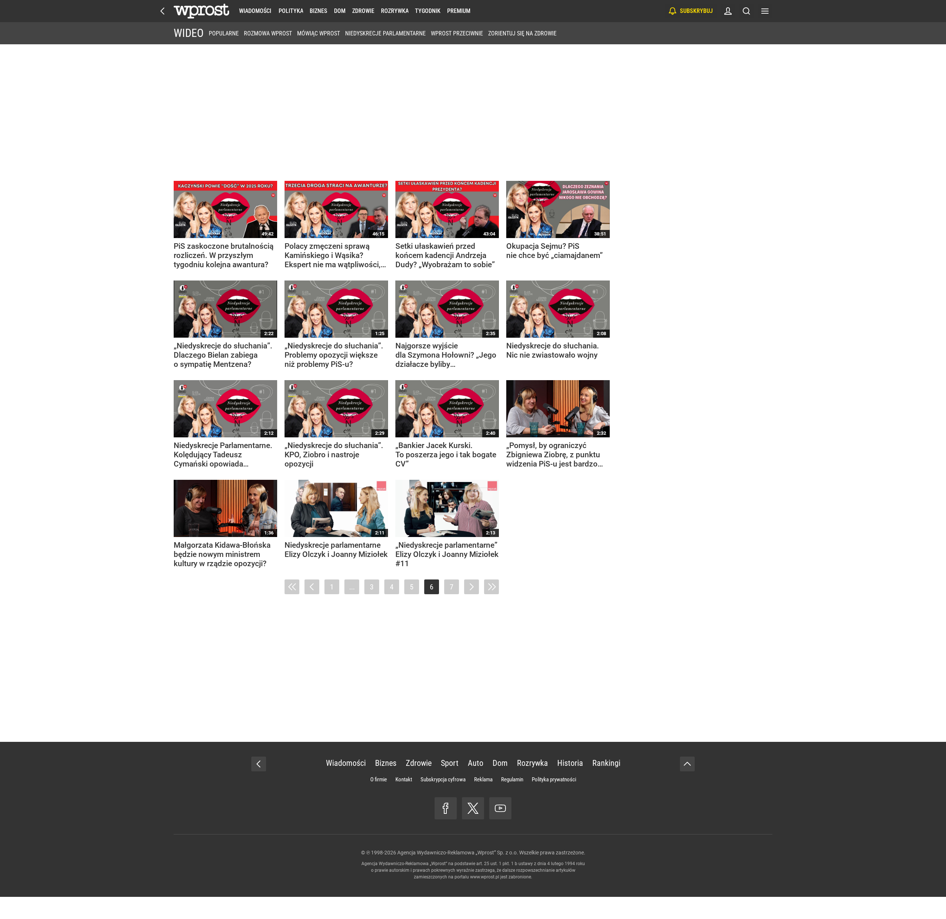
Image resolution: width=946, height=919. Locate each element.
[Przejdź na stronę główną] (162, 11)
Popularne (224, 33)
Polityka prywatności (554, 779)
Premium (458, 10)
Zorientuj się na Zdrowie (522, 33)
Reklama (483, 779)
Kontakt (403, 779)
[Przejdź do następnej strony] (471, 586)
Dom (340, 10)
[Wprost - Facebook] (446, 808)
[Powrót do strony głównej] (258, 764)
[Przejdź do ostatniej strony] (491, 586)
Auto (475, 763)
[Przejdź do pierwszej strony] (292, 586)
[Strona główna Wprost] (201, 11)
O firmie (378, 779)
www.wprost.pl (484, 877)
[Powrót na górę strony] (687, 764)
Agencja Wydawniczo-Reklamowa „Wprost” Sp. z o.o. (457, 853)
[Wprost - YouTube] (500, 808)
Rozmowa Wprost (268, 33)
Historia (570, 763)
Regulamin (512, 779)
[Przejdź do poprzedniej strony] (311, 586)
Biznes (318, 10)
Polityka (291, 10)
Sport (450, 763)
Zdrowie (363, 10)
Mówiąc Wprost (318, 33)
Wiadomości (255, 10)
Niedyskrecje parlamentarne (385, 33)
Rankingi (606, 763)
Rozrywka (394, 10)
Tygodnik (427, 10)
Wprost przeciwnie (457, 33)
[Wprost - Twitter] (473, 808)
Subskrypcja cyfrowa (443, 779)
